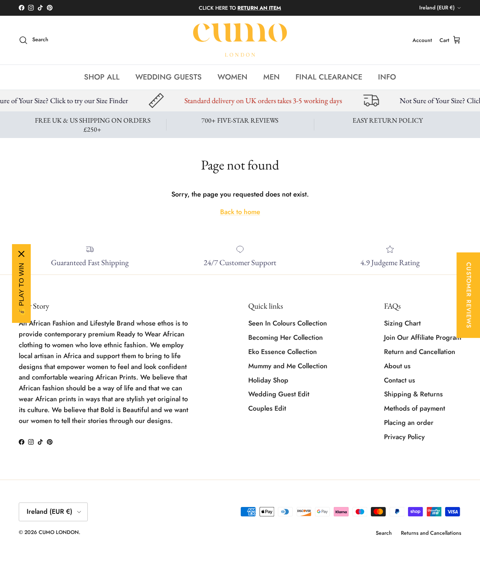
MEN (271, 76)
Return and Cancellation (419, 352)
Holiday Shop (268, 380)
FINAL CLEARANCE (329, 76)
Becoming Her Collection (285, 337)
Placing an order (409, 423)
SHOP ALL (102, 76)
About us (397, 366)
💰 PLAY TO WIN (21, 289)
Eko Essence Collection (282, 352)
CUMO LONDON (59, 532)
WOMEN (233, 76)
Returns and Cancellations (431, 533)
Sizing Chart (402, 323)
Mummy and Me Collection (287, 366)
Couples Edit (267, 408)
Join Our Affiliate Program (422, 337)
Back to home (240, 212)
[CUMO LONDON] (240, 40)
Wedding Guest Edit (278, 394)
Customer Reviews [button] (468, 295)
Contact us (399, 380)
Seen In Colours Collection (287, 323)
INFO (387, 76)
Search (384, 533)
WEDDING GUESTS (168, 76)
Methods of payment (414, 408)
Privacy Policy (404, 437)
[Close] (21, 254)
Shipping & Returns (413, 394)
